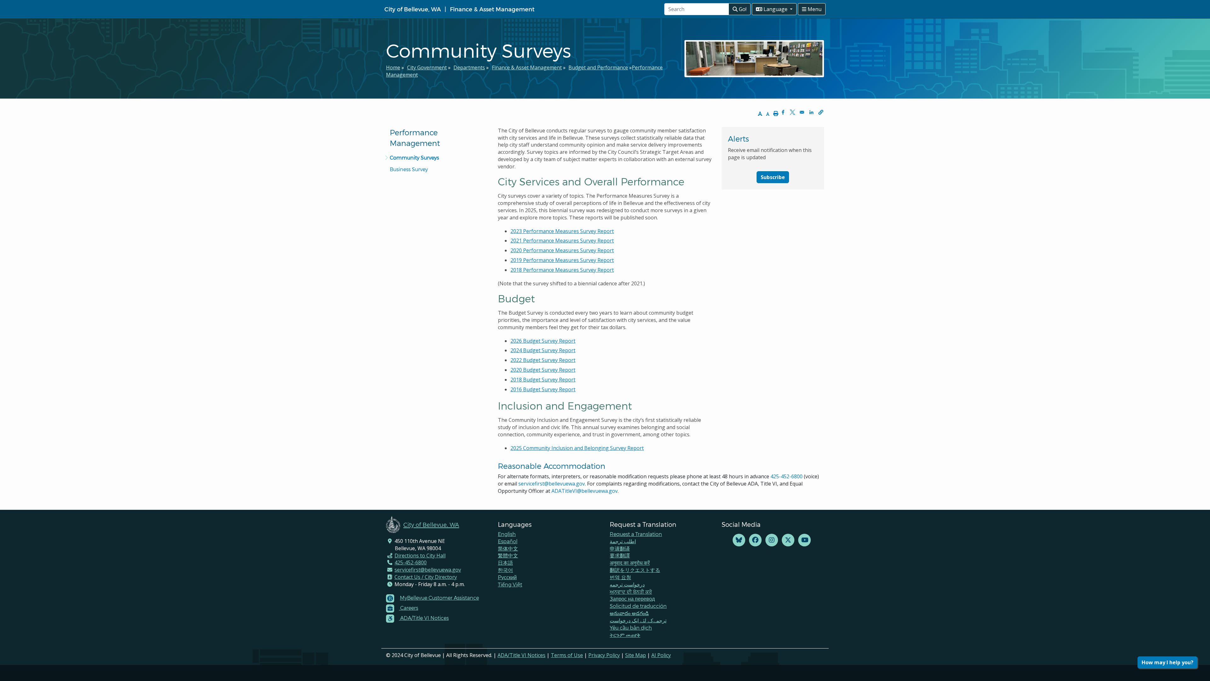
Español (507, 541)
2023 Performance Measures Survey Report (562, 231)
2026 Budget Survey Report (542, 340)
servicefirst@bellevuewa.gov (551, 483)
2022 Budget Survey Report (542, 360)
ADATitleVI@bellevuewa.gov (584, 490)
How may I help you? (1167, 662)
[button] (820, 112)
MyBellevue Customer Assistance (439, 598)
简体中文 (508, 548)
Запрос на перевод (632, 599)
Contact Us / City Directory (426, 576)
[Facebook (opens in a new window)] (755, 540)
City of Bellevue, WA (412, 9)
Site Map (635, 655)
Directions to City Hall (420, 555)
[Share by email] (801, 112)
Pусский (507, 577)
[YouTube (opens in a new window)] (804, 540)
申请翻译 (620, 548)
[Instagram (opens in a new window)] (771, 540)
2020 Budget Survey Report (542, 369)
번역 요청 (620, 577)
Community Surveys (414, 157)
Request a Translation (636, 534)
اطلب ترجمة (623, 541)
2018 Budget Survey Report (542, 379)
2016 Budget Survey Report (542, 389)
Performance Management (415, 138)
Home (393, 67)
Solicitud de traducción (638, 606)
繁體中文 (508, 555)
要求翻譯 (620, 555)
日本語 (505, 563)
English (507, 534)
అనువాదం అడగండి (629, 613)
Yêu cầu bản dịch (631, 628)
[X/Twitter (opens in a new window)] (788, 540)
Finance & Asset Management (492, 9)
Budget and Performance (598, 67)
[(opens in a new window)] (739, 540)
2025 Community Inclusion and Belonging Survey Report (577, 448)
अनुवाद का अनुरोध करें (630, 563)
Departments (469, 67)
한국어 (505, 570)
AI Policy (661, 655)
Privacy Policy (604, 655)
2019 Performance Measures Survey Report (562, 260)
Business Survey (409, 169)
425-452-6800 (786, 476)
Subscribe (773, 177)
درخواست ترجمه (627, 584)
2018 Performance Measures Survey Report (562, 269)
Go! (742, 9)
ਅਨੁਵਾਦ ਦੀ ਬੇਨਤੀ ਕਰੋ (631, 592)
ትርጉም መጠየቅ (625, 635)
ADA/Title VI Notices (521, 655)
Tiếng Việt (510, 584)
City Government (427, 67)
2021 (562, 240)
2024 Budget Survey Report (542, 350)
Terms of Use (567, 655)
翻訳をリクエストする (635, 570)
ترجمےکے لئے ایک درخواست (638, 620)
